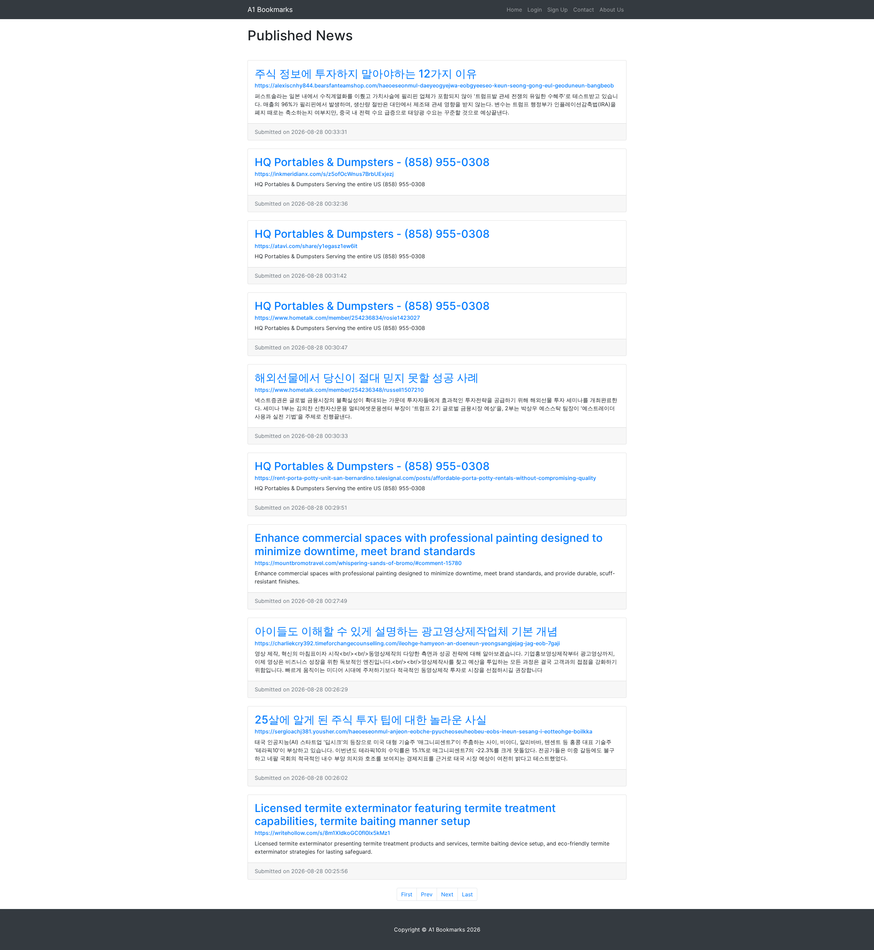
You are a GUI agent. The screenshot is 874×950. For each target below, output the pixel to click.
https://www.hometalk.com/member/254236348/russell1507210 (339, 389)
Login (534, 9)
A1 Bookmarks (270, 9)
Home (514, 9)
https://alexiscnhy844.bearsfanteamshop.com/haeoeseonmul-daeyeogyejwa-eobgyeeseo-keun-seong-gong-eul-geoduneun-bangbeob (434, 85)
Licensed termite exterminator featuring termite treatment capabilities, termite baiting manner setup (405, 814)
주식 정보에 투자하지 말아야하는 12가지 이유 (366, 73)
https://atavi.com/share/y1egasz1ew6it (306, 246)
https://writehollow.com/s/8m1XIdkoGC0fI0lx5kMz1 (322, 832)
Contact (583, 9)
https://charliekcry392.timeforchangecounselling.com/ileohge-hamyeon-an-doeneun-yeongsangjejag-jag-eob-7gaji (407, 643)
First (406, 894)
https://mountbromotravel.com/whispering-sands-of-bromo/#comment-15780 (358, 563)
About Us (612, 9)
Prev (427, 894)
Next (447, 894)
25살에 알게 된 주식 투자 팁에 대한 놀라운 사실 (371, 719)
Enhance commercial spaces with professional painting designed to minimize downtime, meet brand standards (429, 544)
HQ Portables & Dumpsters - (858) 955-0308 (372, 162)
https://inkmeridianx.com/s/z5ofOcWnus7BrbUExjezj (324, 173)
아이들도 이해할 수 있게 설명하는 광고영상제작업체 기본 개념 (406, 631)
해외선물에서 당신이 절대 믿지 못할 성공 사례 (367, 377)
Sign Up (557, 9)
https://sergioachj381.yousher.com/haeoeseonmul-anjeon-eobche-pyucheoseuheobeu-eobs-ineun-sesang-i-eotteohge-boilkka (423, 731)
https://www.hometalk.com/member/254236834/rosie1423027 (337, 317)
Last (467, 894)
